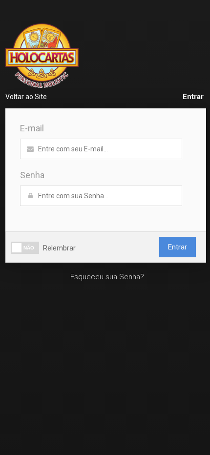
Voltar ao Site (26, 97)
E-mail (32, 128)
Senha (32, 175)
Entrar (193, 96)
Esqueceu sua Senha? (107, 276)
